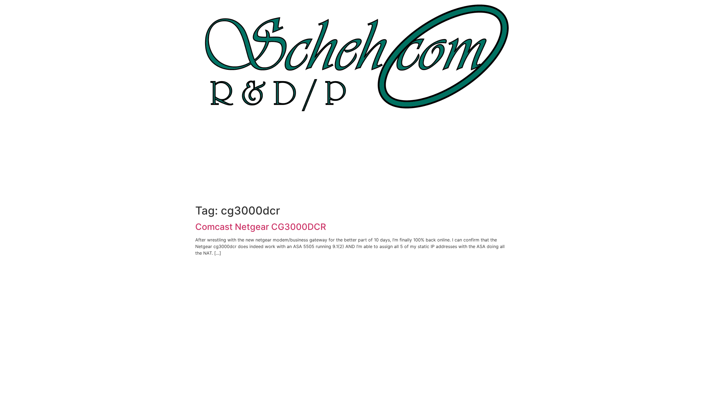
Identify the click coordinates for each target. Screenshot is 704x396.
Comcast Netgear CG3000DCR (260, 226)
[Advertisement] (352, 162)
